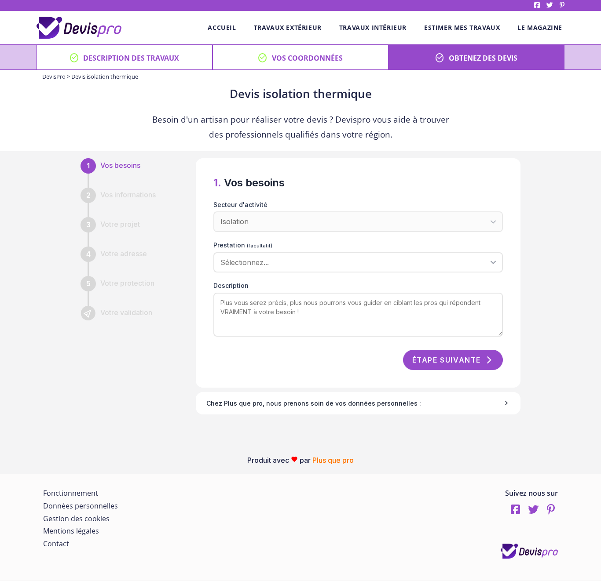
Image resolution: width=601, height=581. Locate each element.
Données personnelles (80, 506)
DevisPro (54, 76)
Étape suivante (446, 360)
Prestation (242, 245)
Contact (56, 543)
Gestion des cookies (76, 518)
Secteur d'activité (240, 204)
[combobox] (355, 262)
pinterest (562, 5)
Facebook (537, 5)
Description (231, 285)
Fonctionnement (70, 493)
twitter (549, 5)
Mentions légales (71, 531)
